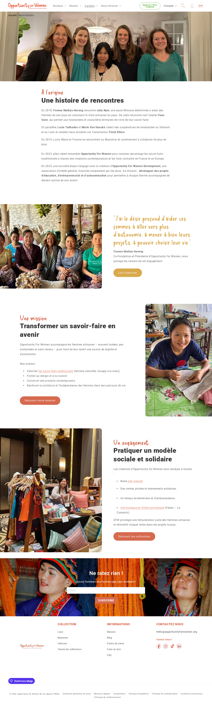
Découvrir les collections (134, 536)
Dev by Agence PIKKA (49, 694)
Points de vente (115, 643)
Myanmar (63, 637)
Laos (60, 632)
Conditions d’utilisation (191, 694)
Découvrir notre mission (40, 400)
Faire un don (114, 649)
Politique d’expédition (139, 694)
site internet (135, 481)
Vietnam (62, 643)
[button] (59, 5)
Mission (111, 632)
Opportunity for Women (28, 694)
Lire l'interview (127, 272)
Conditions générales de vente (77, 694)
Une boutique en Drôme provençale (142, 507)
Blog (109, 637)
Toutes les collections (69, 649)
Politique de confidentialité (165, 694)
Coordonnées (119, 694)
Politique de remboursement (107, 697)
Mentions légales (102, 694)
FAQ (109, 655)
